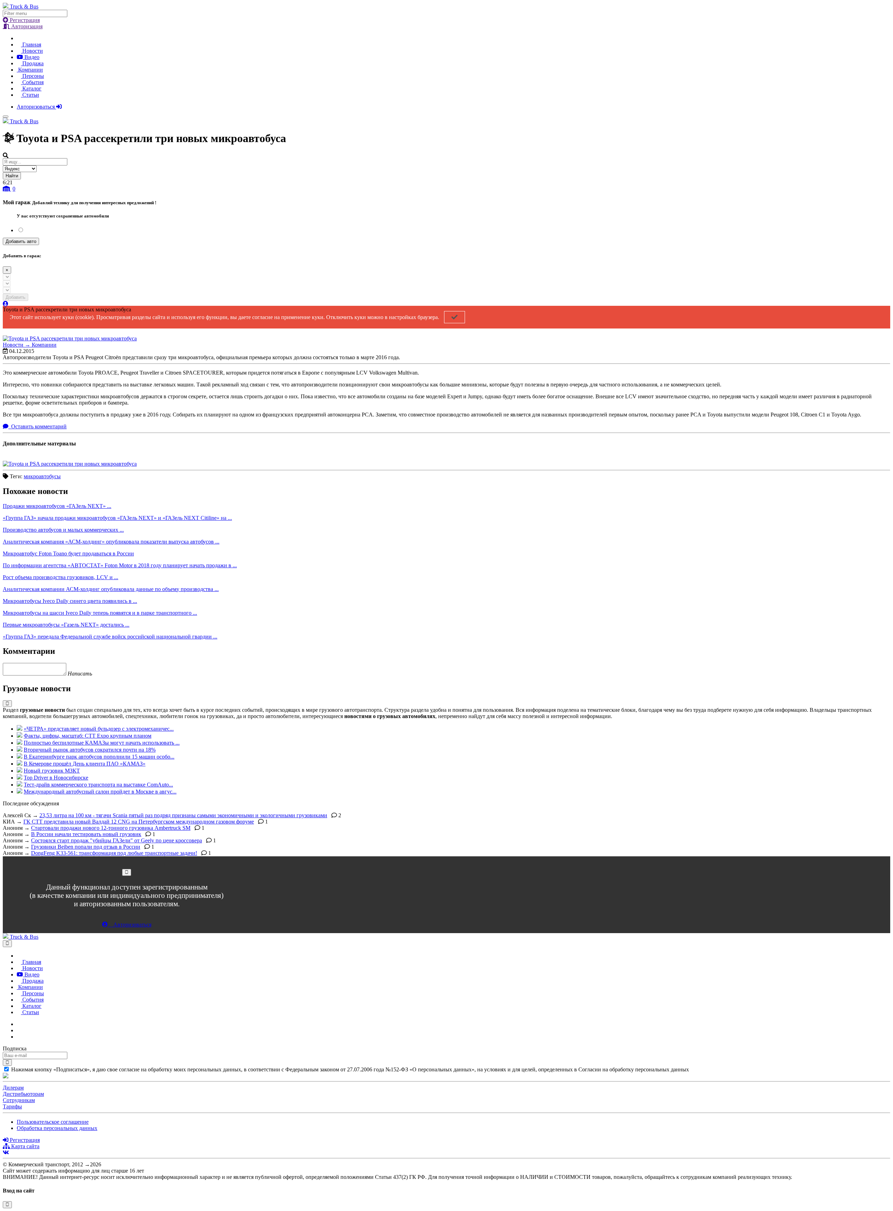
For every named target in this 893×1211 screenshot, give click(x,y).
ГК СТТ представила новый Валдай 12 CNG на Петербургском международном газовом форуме (138, 822)
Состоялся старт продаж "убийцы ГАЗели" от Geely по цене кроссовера (116, 840)
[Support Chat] (19, 1030)
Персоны (32, 76)
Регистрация (24, 20)
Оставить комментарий (38, 426)
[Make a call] (19, 1037)
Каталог (31, 88)
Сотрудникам (19, 1100)
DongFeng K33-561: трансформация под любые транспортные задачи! (114, 853)
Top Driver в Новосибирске (56, 778)
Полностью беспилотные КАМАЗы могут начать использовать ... (102, 743)
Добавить (15, 297)
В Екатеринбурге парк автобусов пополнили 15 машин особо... (99, 757)
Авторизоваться (36, 107)
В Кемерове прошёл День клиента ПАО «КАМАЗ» (84, 764)
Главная (31, 44)
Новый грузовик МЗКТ (52, 771)
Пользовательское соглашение (53, 1122)
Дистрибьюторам (23, 1094)
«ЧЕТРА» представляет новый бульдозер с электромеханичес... (99, 729)
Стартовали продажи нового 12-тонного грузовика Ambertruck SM (110, 828)
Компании (30, 70)
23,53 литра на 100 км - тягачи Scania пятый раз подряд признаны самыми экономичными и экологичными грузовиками (183, 815)
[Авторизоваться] (5, 304)
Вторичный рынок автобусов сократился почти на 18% (90, 750)
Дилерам (13, 1088)
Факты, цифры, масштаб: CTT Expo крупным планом (87, 736)
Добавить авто (21, 241)
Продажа (32, 63)
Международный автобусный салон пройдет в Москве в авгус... (100, 792)
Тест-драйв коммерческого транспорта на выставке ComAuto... (98, 785)
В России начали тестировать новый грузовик (86, 834)
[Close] (126, 872)
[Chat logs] (19, 1024)
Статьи (30, 95)
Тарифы (12, 1106)
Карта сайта (24, 1146)
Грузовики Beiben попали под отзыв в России (85, 847)
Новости (32, 51)
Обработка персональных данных (57, 1128)
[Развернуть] (7, 703)
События (32, 82)
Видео (31, 57)
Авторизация (26, 26)
